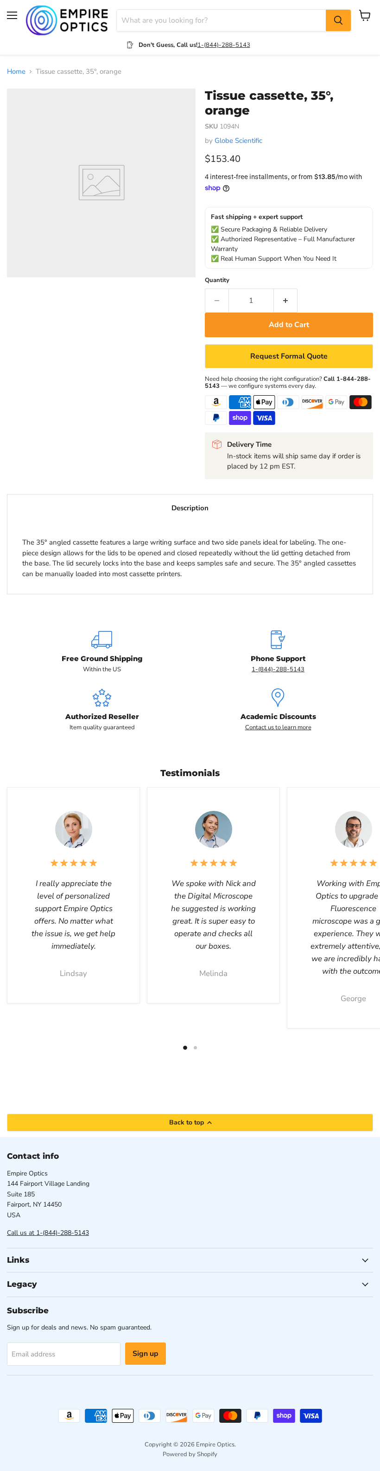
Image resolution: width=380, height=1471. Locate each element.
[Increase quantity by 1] (286, 301)
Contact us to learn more (278, 727)
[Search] (338, 20)
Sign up (145, 1354)
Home (16, 72)
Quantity (217, 280)
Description (190, 508)
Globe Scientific (238, 140)
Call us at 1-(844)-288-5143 (48, 1232)
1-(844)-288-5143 (223, 45)
